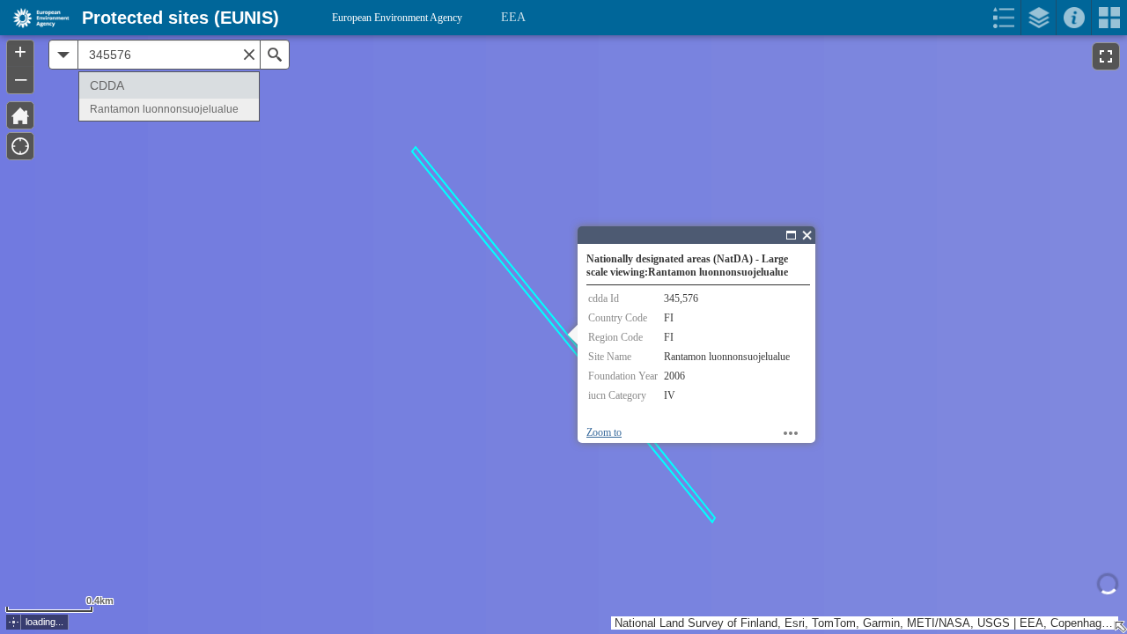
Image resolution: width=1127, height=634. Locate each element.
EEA (513, 17)
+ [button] (20, 52)
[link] (35, 17)
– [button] (20, 78)
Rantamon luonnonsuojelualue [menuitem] (164, 109)
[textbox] (169, 55)
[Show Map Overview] (1120, 627)
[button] (13, 622)
